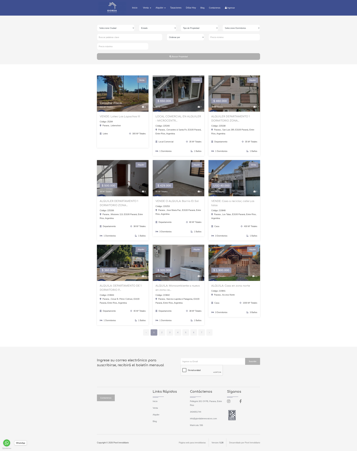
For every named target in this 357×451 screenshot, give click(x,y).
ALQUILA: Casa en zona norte (230, 285)
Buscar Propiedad (179, 56)
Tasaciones (175, 8)
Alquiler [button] (160, 8)
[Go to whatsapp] (6, 442)
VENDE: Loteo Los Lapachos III (120, 116)
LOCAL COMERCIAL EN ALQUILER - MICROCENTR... (178, 118)
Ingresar (231, 8)
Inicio (134, 8)
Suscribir (252, 361)
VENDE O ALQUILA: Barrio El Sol (177, 201)
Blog (202, 8)
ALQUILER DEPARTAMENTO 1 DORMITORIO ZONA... (230, 118)
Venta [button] (146, 8)
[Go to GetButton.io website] (6, 448)
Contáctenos (214, 8)
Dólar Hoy (191, 8)
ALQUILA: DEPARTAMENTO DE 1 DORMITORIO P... (121, 287)
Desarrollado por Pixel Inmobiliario (244, 442)
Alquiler (156, 414)
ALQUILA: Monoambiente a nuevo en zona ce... (177, 287)
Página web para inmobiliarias (192, 442)
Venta (155, 408)
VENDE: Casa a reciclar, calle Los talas (232, 203)
